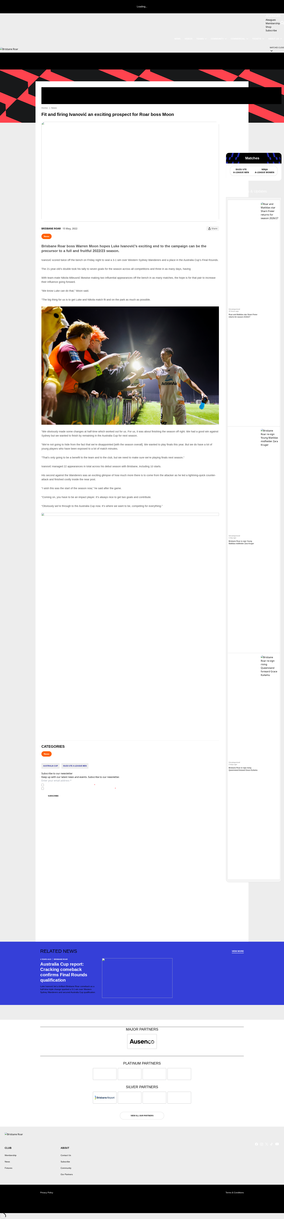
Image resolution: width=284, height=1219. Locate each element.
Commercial (238, 39)
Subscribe (53, 796)
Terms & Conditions (235, 1192)
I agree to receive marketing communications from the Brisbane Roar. (80, 788)
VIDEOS (188, 39)
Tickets (256, 39)
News (54, 107)
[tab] (241, 171)
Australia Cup (50, 766)
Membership (10, 1155)
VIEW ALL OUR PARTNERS (142, 1116)
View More (238, 951)
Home (44, 107)
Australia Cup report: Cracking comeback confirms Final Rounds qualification (63, 972)
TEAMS (200, 39)
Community (217, 39)
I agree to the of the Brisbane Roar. (70, 784)
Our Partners (67, 1174)
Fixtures (8, 1168)
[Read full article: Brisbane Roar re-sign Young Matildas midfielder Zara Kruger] (270, 540)
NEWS (177, 39)
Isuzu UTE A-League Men (75, 766)
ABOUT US (273, 39)
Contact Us (66, 1155)
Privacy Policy (65, 784)
